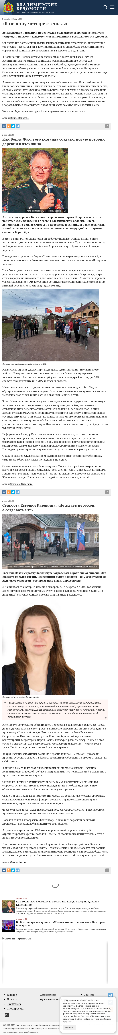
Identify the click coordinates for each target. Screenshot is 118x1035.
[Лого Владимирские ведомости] (30, 7)
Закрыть (69, 1027)
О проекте (89, 994)
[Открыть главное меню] (112, 8)
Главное (12, 994)
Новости (12, 999)
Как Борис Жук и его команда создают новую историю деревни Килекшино (57, 903)
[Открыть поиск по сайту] (105, 8)
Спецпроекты (15, 1008)
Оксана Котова (18, 862)
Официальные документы (54, 999)
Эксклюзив (14, 1004)
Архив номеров (48, 994)
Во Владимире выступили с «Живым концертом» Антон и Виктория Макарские (60, 923)
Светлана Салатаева (21, 483)
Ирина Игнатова (19, 117)
